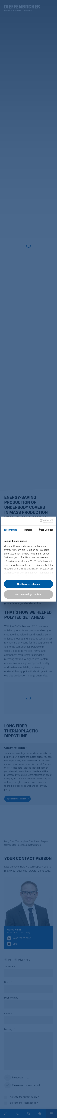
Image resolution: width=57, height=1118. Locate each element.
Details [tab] (28, 529)
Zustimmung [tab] (10, 529)
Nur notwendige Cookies (28, 594)
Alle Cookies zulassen (28, 584)
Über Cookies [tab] (46, 529)
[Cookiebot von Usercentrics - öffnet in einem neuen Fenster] (40, 521)
